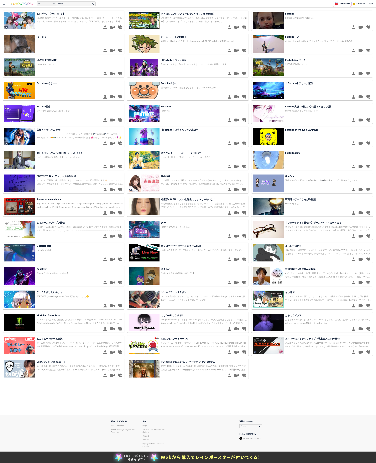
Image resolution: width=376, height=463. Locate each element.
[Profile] (105, 27)
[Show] (112, 27)
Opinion (145, 440)
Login (370, 3)
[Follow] (120, 27)
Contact (145, 436)
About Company (117, 426)
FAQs (144, 426)
